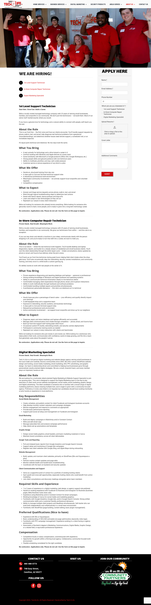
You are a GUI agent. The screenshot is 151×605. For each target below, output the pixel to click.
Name (104, 80)
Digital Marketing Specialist (34, 96)
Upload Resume (107, 122)
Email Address (107, 89)
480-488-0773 (30, 563)
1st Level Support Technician (34, 83)
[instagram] (39, 585)
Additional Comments (109, 156)
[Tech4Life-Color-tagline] (13, 1)
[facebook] (33, 585)
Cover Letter (105, 140)
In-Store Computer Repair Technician (37, 89)
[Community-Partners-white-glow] (115, 562)
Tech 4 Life (70, 600)
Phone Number (106, 97)
